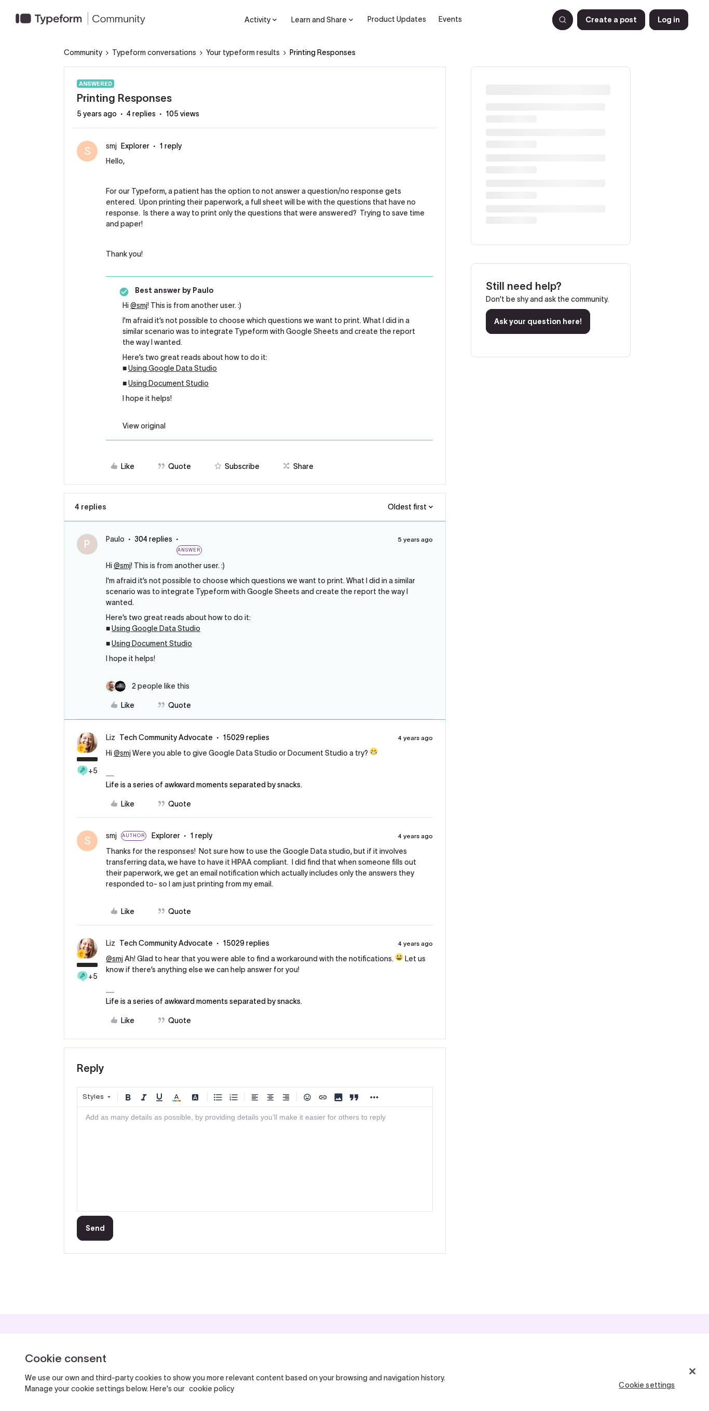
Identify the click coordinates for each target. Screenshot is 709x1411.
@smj (138, 305)
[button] (611, 19)
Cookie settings (647, 1385)
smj (111, 146)
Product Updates (396, 19)
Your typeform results (243, 52)
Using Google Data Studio (172, 368)
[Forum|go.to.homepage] (85, 20)
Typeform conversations (154, 52)
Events (450, 19)
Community (83, 52)
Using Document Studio (168, 383)
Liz (110, 737)
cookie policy (211, 1389)
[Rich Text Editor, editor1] (254, 1159)
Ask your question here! (538, 321)
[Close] (692, 1371)
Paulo (115, 539)
